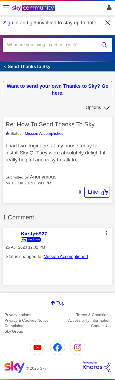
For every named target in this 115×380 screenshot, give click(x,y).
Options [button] (93, 107)
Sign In (108, 9)
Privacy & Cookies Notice (26, 320)
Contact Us (101, 325)
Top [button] (60, 303)
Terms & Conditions (93, 314)
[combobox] (52, 45)
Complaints (14, 325)
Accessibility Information (89, 320)
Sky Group (13, 331)
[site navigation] (6, 8)
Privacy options (17, 314)
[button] (96, 192)
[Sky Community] (34, 8)
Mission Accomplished (44, 133)
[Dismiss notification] (107, 22)
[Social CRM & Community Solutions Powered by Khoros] (97, 367)
